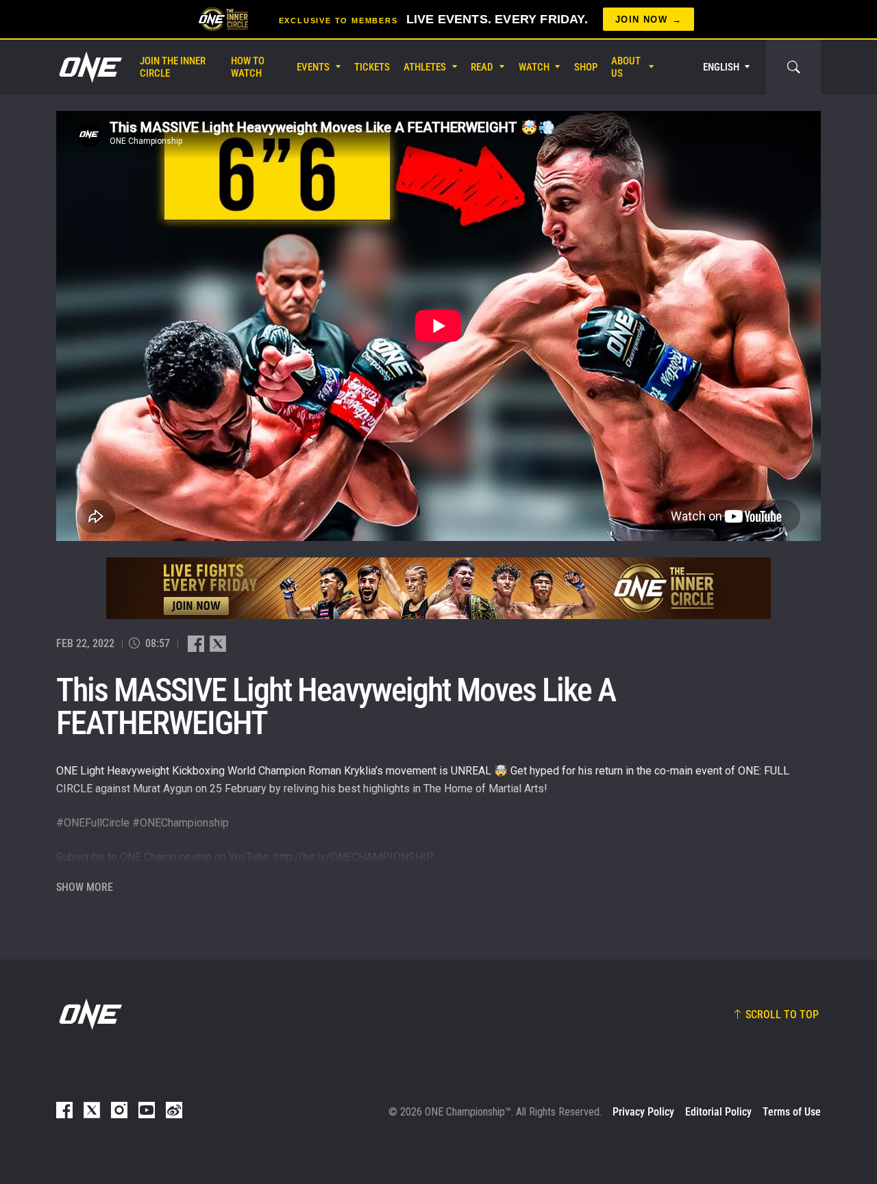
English (721, 67)
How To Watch (247, 67)
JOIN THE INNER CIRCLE (173, 67)
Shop (585, 67)
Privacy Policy (643, 1111)
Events (313, 67)
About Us (626, 67)
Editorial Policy (718, 1111)
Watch (534, 67)
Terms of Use (792, 1111)
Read (482, 67)
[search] (793, 67)
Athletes (425, 67)
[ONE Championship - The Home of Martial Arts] (89, 67)
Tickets (372, 67)
